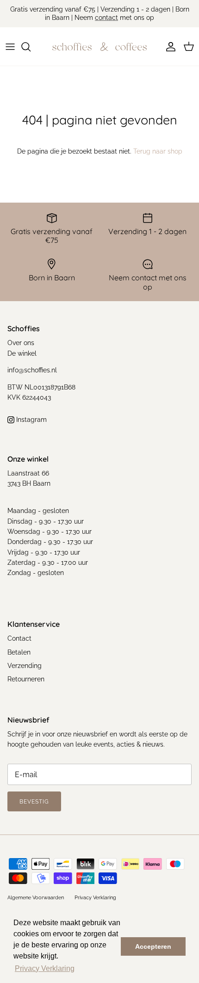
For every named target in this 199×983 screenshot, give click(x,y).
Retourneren (25, 679)
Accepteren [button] (153, 946)
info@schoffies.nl (32, 370)
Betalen (19, 652)
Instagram (30, 419)
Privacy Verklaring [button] (45, 968)
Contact (19, 638)
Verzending (24, 665)
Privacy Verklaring (95, 898)
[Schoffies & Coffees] (99, 47)
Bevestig (34, 801)
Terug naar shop (157, 151)
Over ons (20, 342)
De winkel (22, 353)
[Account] (168, 47)
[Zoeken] (30, 47)
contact (106, 17)
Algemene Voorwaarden (35, 898)
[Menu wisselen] (10, 47)
